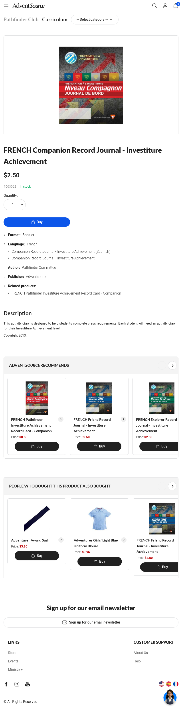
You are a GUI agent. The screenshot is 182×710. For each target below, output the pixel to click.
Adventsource (36, 277)
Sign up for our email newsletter (94, 622)
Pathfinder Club (21, 19)
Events (13, 661)
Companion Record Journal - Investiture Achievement (53, 258)
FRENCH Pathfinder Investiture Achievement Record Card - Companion (66, 293)
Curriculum (54, 19)
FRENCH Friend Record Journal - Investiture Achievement (92, 425)
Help (137, 661)
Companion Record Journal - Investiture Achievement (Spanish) (61, 251)
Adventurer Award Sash (30, 540)
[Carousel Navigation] (90, 365)
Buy (40, 222)
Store (12, 653)
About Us (141, 653)
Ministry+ (15, 669)
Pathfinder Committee (39, 267)
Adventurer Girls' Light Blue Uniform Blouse (96, 543)
